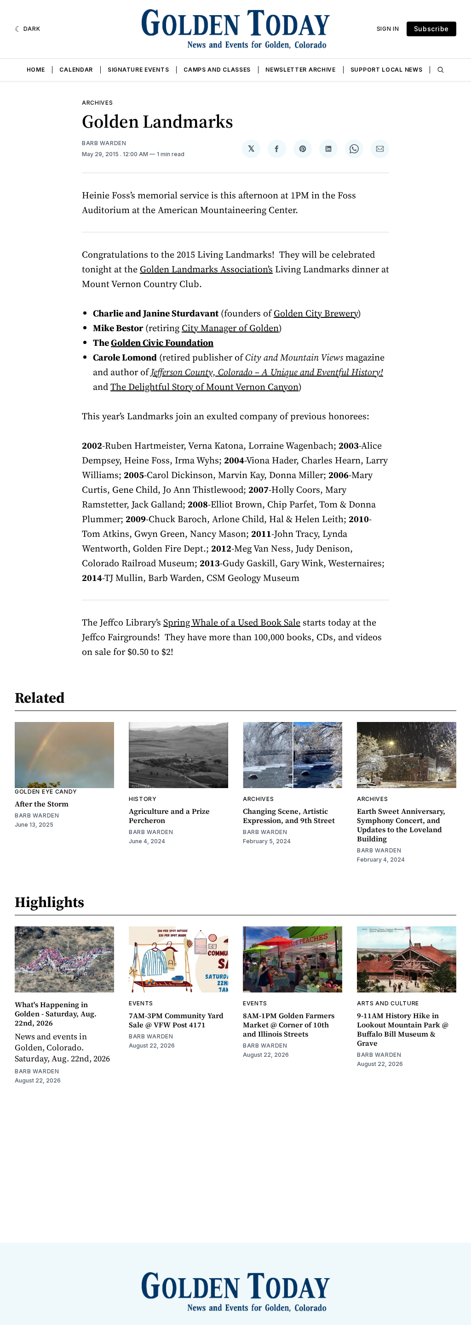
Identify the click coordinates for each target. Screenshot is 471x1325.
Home (36, 69)
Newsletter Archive (300, 69)
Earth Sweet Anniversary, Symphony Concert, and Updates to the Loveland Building (401, 825)
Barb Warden (104, 143)
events (141, 1003)
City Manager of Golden (230, 327)
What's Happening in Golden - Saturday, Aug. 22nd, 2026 (56, 1013)
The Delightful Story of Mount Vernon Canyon (204, 386)
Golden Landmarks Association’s (206, 269)
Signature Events (138, 69)
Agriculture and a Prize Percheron (169, 815)
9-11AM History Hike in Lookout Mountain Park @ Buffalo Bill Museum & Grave (402, 1029)
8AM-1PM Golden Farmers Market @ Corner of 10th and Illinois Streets (288, 1024)
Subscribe (431, 29)
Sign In (388, 28)
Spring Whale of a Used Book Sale (231, 622)
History (143, 798)
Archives (97, 102)
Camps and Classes (217, 69)
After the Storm (42, 804)
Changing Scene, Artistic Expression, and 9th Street (289, 815)
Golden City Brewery (316, 313)
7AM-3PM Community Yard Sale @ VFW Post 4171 (176, 1020)
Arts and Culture (388, 1003)
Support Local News (386, 69)
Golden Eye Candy (46, 791)
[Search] (440, 69)
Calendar (76, 69)
